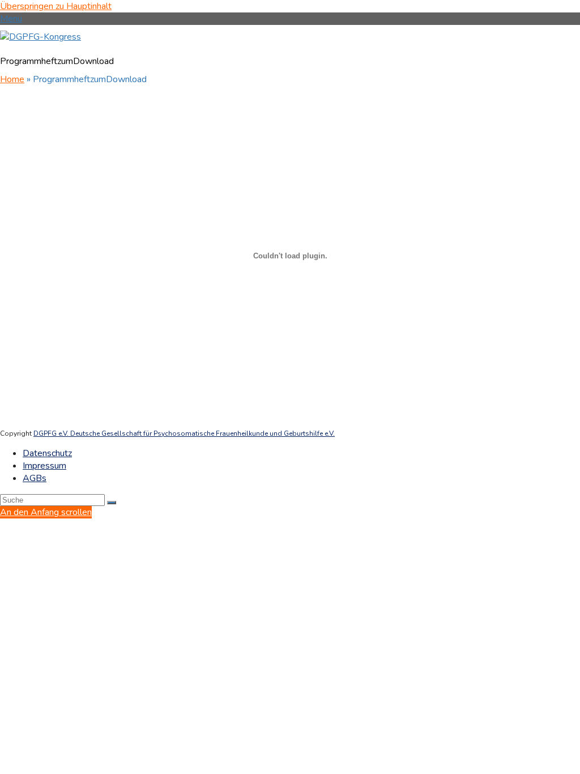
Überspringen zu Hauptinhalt (56, 6)
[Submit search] (111, 502)
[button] (11, 18)
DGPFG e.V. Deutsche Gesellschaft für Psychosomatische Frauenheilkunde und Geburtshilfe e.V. (184, 433)
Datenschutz (47, 453)
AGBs (34, 478)
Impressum (44, 466)
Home (12, 79)
